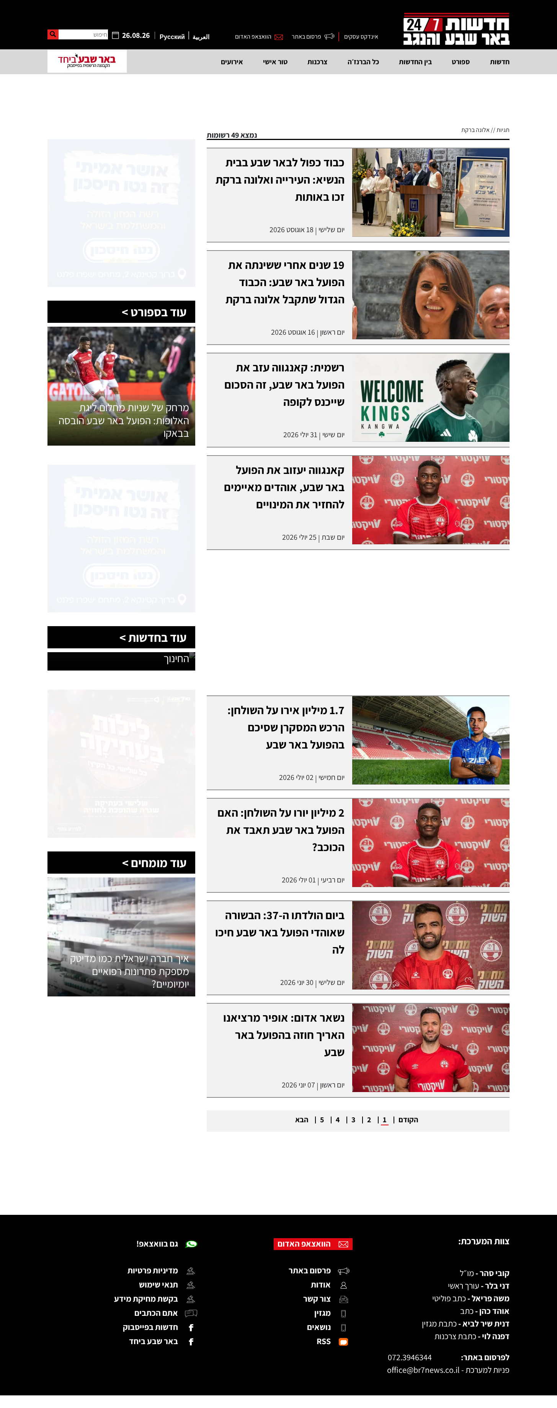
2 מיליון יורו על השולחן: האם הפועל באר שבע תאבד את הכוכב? (281, 830)
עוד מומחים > (154, 863)
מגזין (322, 1312)
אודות (321, 1284)
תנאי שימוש (158, 1284)
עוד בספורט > (154, 312)
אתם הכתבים (156, 1312)
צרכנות (317, 61)
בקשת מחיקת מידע (146, 1298)
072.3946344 (410, 1357)
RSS (324, 1341)
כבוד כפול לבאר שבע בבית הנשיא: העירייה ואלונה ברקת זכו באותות (280, 179)
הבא (301, 1120)
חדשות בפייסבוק (150, 1327)
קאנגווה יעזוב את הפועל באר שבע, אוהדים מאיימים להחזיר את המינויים (284, 487)
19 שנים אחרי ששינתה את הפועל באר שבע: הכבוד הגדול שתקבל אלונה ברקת (285, 282)
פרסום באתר (306, 37)
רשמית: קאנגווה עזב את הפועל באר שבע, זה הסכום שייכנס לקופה (284, 384)
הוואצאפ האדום (253, 37)
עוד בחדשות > (152, 637)
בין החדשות (415, 61)
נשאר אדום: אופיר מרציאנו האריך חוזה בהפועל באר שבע (284, 1035)
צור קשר (317, 1298)
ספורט (461, 61)
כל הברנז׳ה (363, 61)
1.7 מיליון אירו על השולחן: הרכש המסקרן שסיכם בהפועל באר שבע (286, 727)
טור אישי (275, 61)
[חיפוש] (53, 34)
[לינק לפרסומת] (121, 144)
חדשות (500, 61)
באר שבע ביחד (153, 1341)
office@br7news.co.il (423, 1369)
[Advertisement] (278, 1183)
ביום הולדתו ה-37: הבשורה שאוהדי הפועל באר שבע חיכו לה (280, 932)
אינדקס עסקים (361, 37)
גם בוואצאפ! (157, 1243)
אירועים (232, 61)
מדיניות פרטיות (152, 1270)
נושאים (319, 1327)
